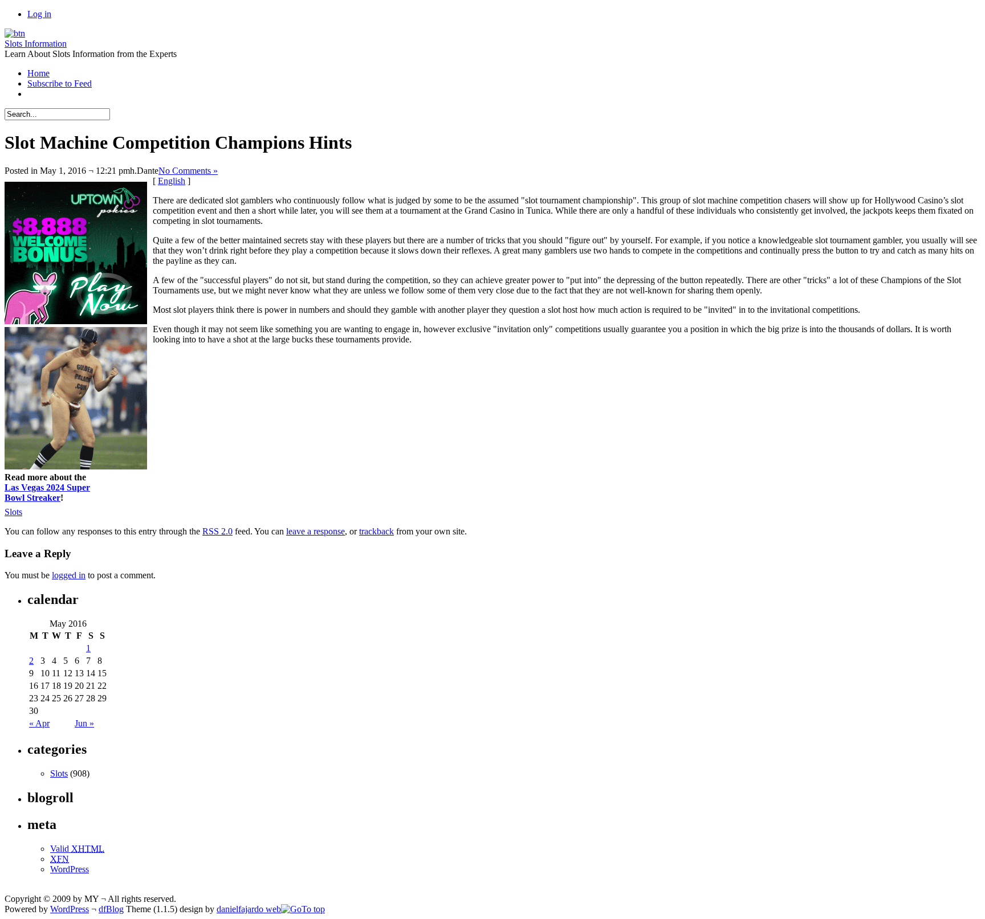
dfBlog (111, 909)
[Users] (15, 33)
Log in (39, 14)
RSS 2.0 (217, 531)
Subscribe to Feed (59, 83)
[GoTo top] (303, 909)
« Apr (39, 723)
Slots (13, 512)
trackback (376, 531)
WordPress (69, 869)
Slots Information (36, 43)
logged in (69, 575)
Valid (77, 848)
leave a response (315, 531)
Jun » (84, 723)
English (171, 181)
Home (38, 73)
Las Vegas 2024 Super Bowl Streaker (47, 493)
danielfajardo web (249, 909)
